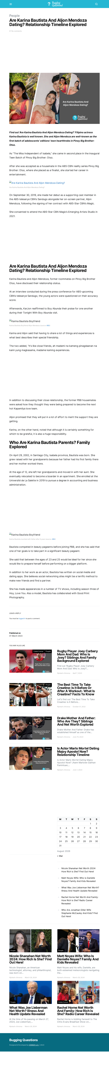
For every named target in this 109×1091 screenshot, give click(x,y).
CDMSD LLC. (34, 1045)
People (14, 16)
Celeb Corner (38, 651)
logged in (22, 618)
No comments (16, 31)
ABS (48, 325)
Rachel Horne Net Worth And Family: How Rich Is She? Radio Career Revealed (79, 900)
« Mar (60, 856)
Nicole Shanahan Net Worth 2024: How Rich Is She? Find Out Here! (78, 870)
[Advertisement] (54, 54)
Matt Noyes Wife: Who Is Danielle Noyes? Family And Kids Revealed (78, 879)
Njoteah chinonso (63, 673)
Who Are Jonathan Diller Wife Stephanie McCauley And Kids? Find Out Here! (79, 913)
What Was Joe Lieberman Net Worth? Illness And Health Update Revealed (80, 889)
